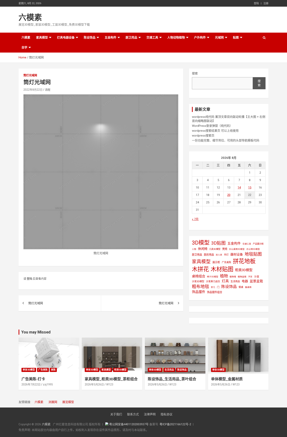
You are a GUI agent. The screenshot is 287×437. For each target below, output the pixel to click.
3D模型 (200, 243)
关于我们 (116, 414)
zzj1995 (48, 384)
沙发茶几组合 (213, 281)
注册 (265, 3)
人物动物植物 (176, 37)
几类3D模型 (214, 249)
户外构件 (200, 37)
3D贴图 (218, 243)
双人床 (219, 255)
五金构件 (110, 37)
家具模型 (42, 37)
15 (249, 187)
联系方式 (133, 414)
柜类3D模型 (243, 270)
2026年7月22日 (31, 384)
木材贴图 (222, 269)
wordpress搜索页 (203, 135)
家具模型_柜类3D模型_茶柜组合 (111, 379)
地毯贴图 (253, 254)
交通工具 (152, 37)
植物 (224, 276)
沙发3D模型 (198, 281)
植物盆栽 (242, 276)
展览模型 (68, 402)
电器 (245, 281)
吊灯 (226, 254)
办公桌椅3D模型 (237, 249)
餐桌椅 (248, 287)
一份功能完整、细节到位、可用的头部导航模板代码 (225, 140)
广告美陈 (226, 262)
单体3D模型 (29, 369)
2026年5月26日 (94, 384)
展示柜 (216, 262)
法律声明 (150, 414)
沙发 (256, 276)
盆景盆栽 (256, 281)
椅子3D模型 (212, 276)
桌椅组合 (198, 276)
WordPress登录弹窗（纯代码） (212, 126)
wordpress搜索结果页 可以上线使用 (215, 130)
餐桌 (241, 287)
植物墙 (233, 276)
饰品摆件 (198, 292)
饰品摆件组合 (214, 292)
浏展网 (52, 402)
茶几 (213, 287)
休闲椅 (202, 249)
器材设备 (236, 254)
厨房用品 (209, 254)
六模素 (30, 17)
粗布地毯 (200, 286)
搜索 (195, 73)
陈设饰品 (89, 37)
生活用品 (235, 281)
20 (228, 195)
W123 (109, 384)
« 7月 (195, 219)
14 (239, 187)
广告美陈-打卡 (33, 379)
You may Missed (36, 332)
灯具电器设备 (66, 37)
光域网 (219, 37)
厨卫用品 (131, 37)
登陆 (256, 3)
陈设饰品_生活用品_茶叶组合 (172, 379)
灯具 (225, 281)
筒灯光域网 (30, 75)
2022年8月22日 (33, 89)
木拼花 (200, 269)
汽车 (250, 276)
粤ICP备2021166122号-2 (175, 424)
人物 (194, 249)
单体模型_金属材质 (227, 379)
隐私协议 (166, 414)
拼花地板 (244, 261)
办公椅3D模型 (253, 249)
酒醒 (47, 89)
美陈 (53, 369)
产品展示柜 (258, 243)
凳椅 (224, 249)
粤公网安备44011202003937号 (129, 424)
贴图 (236, 37)
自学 (24, 47)
